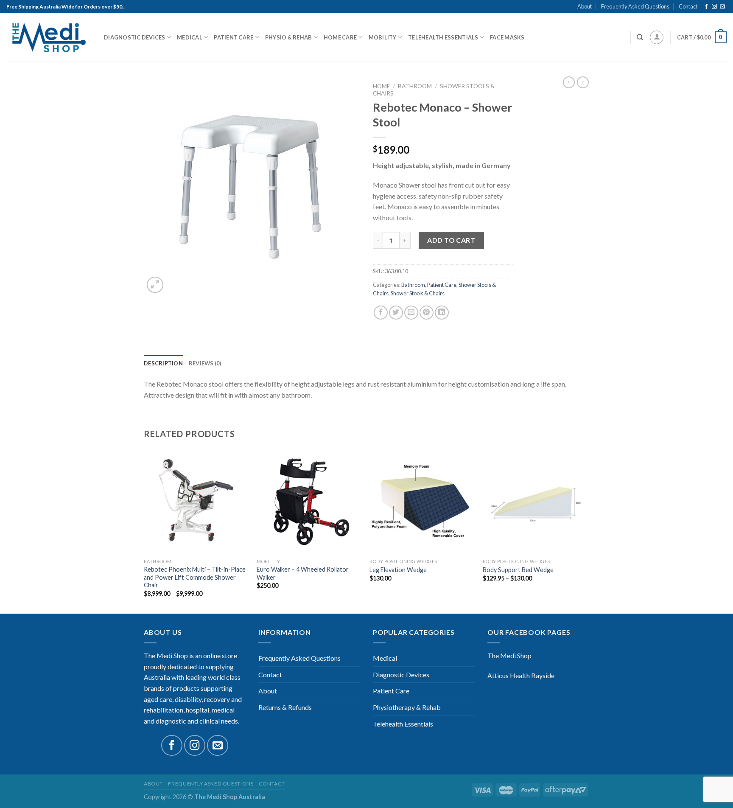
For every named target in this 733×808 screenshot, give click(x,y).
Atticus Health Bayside (520, 675)
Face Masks (507, 37)
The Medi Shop (509, 655)
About (584, 6)
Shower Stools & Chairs (418, 293)
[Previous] (144, 531)
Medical (189, 37)
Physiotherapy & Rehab (407, 707)
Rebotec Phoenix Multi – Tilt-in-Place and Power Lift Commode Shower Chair (195, 577)
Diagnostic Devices (134, 37)
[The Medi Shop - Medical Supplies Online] (48, 37)
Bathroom (415, 86)
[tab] (163, 363)
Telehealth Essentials (443, 37)
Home (381, 86)
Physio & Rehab (288, 37)
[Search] (640, 37)
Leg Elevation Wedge (398, 569)
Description (163, 363)
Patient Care (233, 37)
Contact (688, 6)
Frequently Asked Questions (635, 6)
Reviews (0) (205, 363)
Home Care (340, 37)
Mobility (383, 37)
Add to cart (451, 240)
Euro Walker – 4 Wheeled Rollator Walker (303, 573)
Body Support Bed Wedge (518, 569)
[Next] (586, 531)
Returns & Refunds (285, 707)
